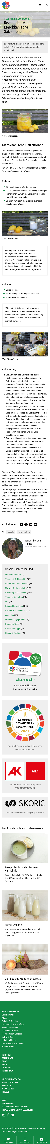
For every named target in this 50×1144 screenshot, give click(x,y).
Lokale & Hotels (9, 1040)
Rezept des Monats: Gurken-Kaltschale (21, 869)
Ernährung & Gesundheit (16, 592)
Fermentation (24, 532)
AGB (4, 1100)
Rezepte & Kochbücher (17, 19)
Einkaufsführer (10, 1011)
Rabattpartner (10, 1082)
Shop (4, 1064)
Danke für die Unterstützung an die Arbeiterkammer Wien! (25, 786)
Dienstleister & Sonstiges (13, 1043)
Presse (5, 1092)
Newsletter (8, 1089)
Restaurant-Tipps (12, 628)
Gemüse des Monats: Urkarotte (23, 978)
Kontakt (6, 1085)
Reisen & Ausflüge (13, 633)
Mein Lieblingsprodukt (15, 619)
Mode (4, 1018)
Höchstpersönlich (13, 574)
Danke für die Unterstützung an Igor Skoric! (25, 812)
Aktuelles (9, 615)
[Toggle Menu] (40, 5)
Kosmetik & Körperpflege (13, 1024)
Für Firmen (7, 1071)
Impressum (7, 1103)
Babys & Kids (7, 1037)
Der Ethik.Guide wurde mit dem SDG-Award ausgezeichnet (25, 748)
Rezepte (10, 532)
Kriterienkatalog (11, 1079)
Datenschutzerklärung (15, 1107)
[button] (21, 524)
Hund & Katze (8, 1046)
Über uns (7, 1067)
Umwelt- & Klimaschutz (15, 588)
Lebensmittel (8, 1015)
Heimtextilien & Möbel (12, 1034)
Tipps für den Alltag (14, 597)
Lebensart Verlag (37, 1128)
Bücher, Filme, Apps (14, 606)
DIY (6, 601)
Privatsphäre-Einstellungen (17, 1110)
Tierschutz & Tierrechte (15, 579)
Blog (4, 1061)
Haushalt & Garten (10, 1030)
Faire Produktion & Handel (17, 583)
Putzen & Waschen (10, 1027)
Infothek (6, 1055)
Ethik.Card (7, 1058)
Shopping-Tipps (12, 624)
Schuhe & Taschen (10, 1021)
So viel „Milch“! (13, 924)
